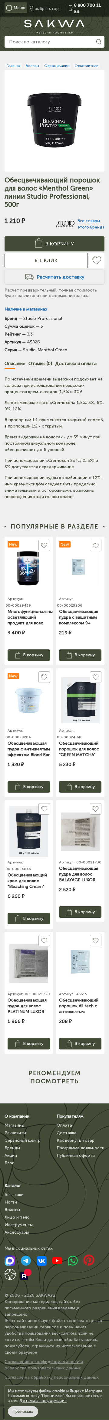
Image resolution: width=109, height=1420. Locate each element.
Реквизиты (15, 1132)
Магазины (14, 1125)
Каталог (13, 1185)
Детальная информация (43, 1400)
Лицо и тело (17, 1217)
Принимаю (23, 1411)
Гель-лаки (14, 1194)
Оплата (64, 1125)
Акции (11, 1155)
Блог (9, 1163)
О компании (17, 1116)
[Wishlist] (96, 260)
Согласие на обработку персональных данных (52, 1377)
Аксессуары (17, 1232)
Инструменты (19, 1224)
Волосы (12, 1209)
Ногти (11, 1202)
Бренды (12, 1147)
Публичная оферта (76, 1155)
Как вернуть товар (75, 1140)
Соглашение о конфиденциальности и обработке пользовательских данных (44, 1365)
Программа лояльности (80, 1147)
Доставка (67, 1132)
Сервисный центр (23, 1140)
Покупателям (70, 1116)
